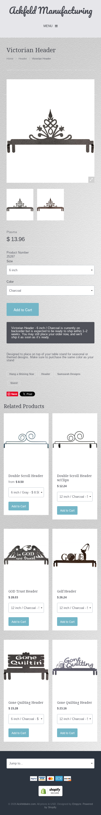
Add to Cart (23, 309)
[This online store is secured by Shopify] (50, 790)
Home (10, 58)
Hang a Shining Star (21, 374)
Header (23, 58)
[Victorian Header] (20, 204)
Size (10, 261)
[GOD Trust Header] (26, 555)
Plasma (12, 232)
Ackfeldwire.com (26, 804)
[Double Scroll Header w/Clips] (74, 439)
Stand (14, 383)
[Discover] (67, 779)
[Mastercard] (50, 779)
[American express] (59, 779)
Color (10, 281)
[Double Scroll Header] (26, 439)
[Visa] (42, 779)
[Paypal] (33, 779)
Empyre (76, 804)
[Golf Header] (74, 555)
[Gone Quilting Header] (26, 666)
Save (14, 394)
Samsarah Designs (68, 374)
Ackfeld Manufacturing (50, 10)
